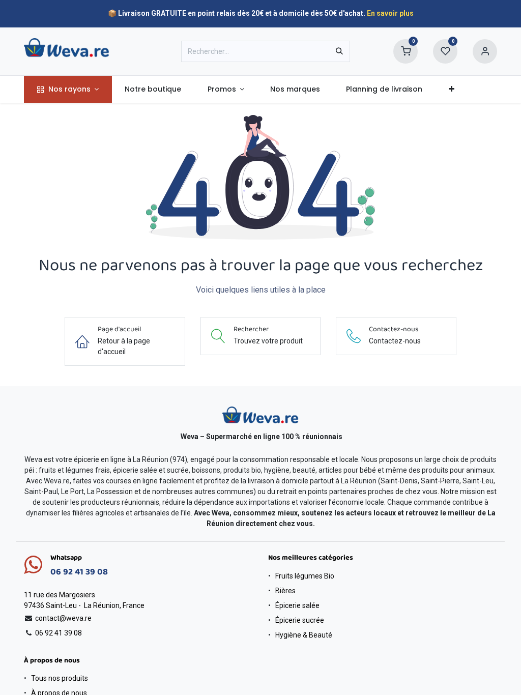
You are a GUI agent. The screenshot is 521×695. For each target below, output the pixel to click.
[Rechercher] (339, 51)
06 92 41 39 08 (79, 572)
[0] (405, 51)
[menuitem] (68, 89)
